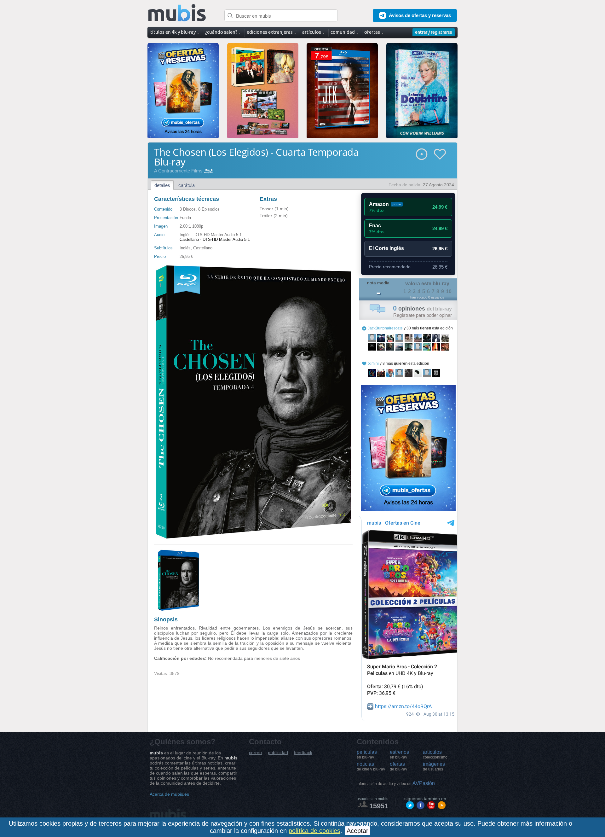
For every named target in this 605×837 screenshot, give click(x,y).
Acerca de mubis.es (169, 794)
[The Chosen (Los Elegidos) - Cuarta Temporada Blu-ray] (253, 537)
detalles (162, 185)
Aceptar (357, 830)
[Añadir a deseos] (440, 154)
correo (255, 752)
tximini (373, 363)
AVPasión (396, 783)
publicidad (278, 752)
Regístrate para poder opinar (422, 315)
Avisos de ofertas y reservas (420, 15)
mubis (177, 13)
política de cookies (314, 830)
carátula (186, 185)
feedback (303, 752)
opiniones (422, 308)
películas (367, 754)
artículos (436, 754)
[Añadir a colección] (421, 154)
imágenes (434, 766)
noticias (371, 766)
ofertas (398, 766)
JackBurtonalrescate (385, 328)
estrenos (399, 754)
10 (449, 291)
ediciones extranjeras (270, 32)
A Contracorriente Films (178, 170)
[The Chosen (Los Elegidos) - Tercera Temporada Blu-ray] (178, 609)
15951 (378, 806)
